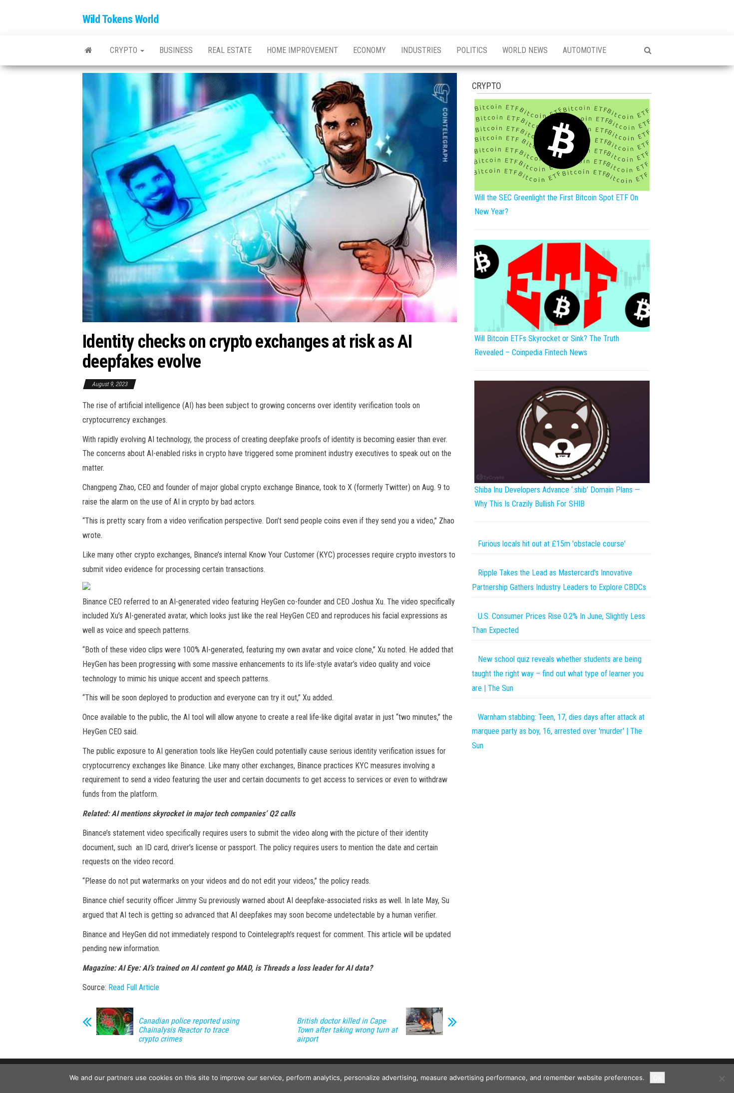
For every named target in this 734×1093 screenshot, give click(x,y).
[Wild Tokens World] (88, 50)
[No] (722, 1079)
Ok (657, 1078)
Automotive (584, 50)
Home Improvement (302, 50)
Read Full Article (133, 987)
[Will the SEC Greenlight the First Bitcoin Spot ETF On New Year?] (562, 144)
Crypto (124, 50)
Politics (471, 50)
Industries (421, 50)
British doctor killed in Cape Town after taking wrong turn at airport (347, 1030)
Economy (369, 50)
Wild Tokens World (120, 19)
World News (525, 50)
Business (176, 50)
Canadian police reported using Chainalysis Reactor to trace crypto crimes (188, 1030)
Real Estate (230, 50)
